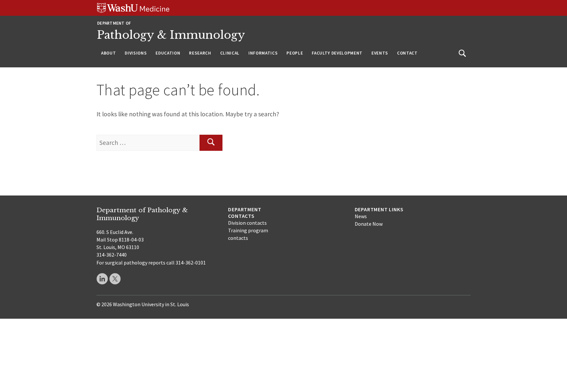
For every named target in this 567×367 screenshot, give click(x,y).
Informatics (263, 53)
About (108, 53)
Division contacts (247, 222)
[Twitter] (115, 279)
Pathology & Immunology (171, 35)
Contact (407, 53)
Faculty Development (337, 53)
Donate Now (369, 223)
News (361, 216)
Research (200, 53)
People (294, 53)
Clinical (230, 53)
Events (379, 53)
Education (168, 53)
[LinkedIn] (102, 279)
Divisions (136, 53)
